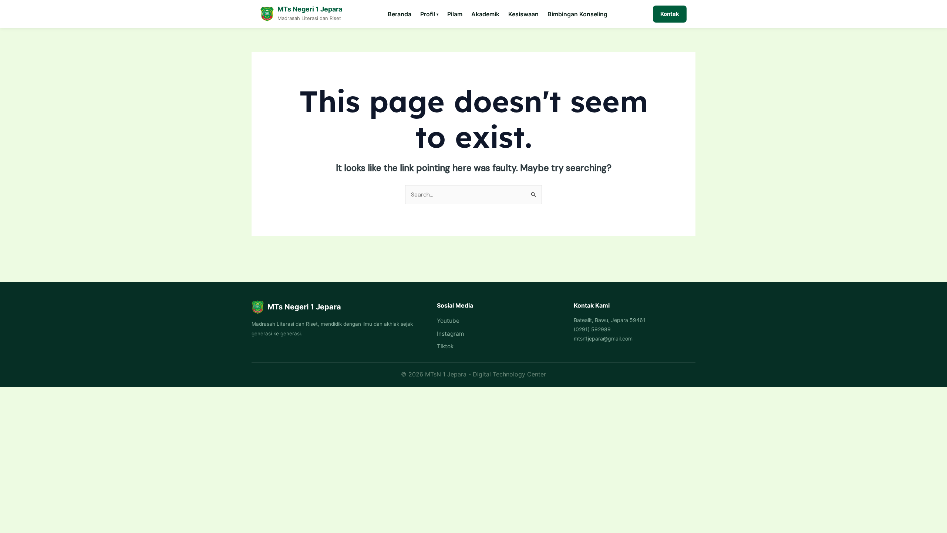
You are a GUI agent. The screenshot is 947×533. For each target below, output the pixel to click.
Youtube (448, 320)
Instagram (450, 333)
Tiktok (445, 346)
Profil (429, 14)
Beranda (399, 14)
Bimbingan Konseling (577, 14)
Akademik (485, 14)
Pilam (454, 14)
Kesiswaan (523, 14)
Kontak (669, 13)
